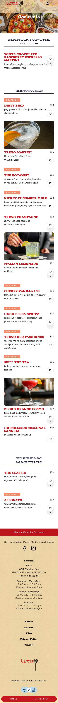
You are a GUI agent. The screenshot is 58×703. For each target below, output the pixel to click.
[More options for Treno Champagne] (50, 225)
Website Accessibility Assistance (29, 681)
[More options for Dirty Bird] (50, 113)
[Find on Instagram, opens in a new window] (33, 549)
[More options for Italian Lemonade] (50, 272)
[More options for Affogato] (50, 508)
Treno (29, 665)
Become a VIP (41, 699)
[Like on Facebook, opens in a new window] (24, 549)
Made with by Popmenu (23, 532)
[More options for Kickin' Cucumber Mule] (50, 206)
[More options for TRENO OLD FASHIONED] (50, 345)
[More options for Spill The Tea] (50, 370)
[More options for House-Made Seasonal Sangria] (50, 439)
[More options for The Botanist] (50, 183)
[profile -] (47, 4)
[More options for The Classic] (50, 481)
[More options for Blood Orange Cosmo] (50, 417)
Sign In (13, 699)
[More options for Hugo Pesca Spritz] (50, 322)
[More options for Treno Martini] (50, 160)
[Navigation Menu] (54, 4)
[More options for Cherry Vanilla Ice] (50, 299)
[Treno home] (14, 7)
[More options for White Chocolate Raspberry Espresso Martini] (50, 58)
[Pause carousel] (56, 31)
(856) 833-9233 (29, 576)
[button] (29, 63)
